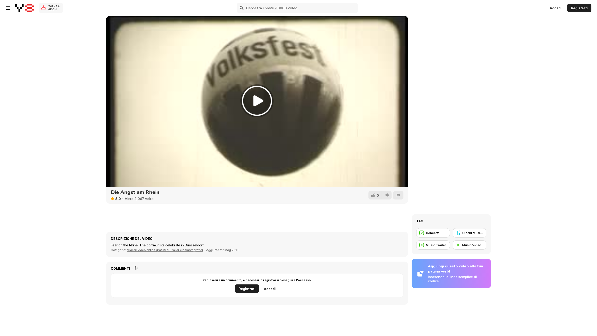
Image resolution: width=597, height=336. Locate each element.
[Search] (242, 8)
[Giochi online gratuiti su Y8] (24, 8)
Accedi (556, 8)
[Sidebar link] (8, 8)
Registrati (579, 8)
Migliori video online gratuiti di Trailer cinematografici (165, 250)
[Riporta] (398, 195)
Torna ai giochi (54, 8)
